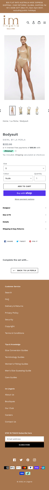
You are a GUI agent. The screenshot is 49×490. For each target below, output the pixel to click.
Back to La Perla (26, 270)
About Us (9, 394)
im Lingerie (28, 482)
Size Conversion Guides (16, 350)
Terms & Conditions (14, 333)
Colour (6, 174)
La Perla (14, 121)
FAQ (7, 299)
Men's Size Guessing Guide (18, 370)
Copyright (10, 326)
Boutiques (10, 401)
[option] (12, 110)
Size (5, 164)
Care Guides (11, 377)
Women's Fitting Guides (16, 364)
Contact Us (10, 422)
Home (5, 121)
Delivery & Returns (14, 306)
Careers (9, 415)
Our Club (9, 408)
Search (8, 292)
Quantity (38, 174)
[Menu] (44, 22)
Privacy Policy (11, 313)
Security (9, 319)
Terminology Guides (14, 357)
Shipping (19, 155)
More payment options (24, 199)
